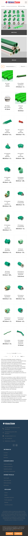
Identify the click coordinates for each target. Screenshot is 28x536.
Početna (3, 6)
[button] (26, 2)
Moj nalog (6, 485)
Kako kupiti (6, 478)
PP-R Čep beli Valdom (7, 106)
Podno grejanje (8, 500)
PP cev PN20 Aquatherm (21, 84)
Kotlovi (6, 492)
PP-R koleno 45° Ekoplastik (21, 155)
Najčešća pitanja (8, 469)
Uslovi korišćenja (8, 464)
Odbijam (9, 533)
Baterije (6, 502)
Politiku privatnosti (18, 530)
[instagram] (17, 445)
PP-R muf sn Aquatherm (7, 296)
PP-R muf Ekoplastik (7, 272)
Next (22, 356)
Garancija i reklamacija (9, 471)
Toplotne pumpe (8, 505)
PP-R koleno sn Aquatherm (7, 203)
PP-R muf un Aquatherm (7, 318)
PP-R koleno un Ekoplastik (20, 225)
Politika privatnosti (8, 466)
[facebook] (14, 445)
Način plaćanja (7, 483)
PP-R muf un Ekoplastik (21, 318)
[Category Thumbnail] (14, 22)
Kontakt (5, 455)
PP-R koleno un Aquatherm (7, 226)
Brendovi (6, 457)
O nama (6, 452)
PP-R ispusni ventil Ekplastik (7, 155)
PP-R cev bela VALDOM (21, 107)
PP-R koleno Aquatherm (21, 178)
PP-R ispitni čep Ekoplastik (20, 131)
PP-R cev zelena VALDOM (7, 85)
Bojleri (5, 495)
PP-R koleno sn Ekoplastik (20, 202)
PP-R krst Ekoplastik (7, 249)
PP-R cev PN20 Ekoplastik (7, 131)
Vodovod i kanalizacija (11, 6)
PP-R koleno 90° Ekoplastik (7, 179)
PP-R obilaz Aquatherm (7, 341)
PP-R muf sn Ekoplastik (21, 296)
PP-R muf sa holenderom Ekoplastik (21, 273)
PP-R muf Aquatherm (20, 249)
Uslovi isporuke (7, 480)
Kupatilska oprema (9, 497)
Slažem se (18, 533)
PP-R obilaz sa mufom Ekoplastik (20, 342)
